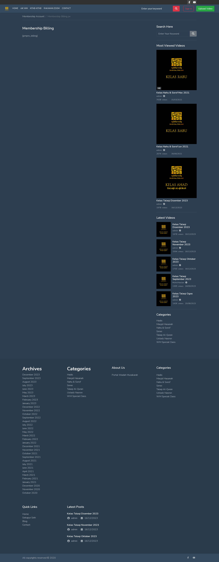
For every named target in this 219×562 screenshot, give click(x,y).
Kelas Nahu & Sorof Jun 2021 (172, 146)
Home (15, 8)
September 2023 (31, 378)
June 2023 (27, 389)
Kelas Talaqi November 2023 (181, 243)
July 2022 (27, 424)
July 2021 (27, 464)
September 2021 (31, 457)
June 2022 (27, 428)
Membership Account (33, 16)
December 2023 (31, 374)
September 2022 (31, 417)
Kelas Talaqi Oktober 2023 (184, 260)
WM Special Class (165, 342)
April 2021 (28, 471)
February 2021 (30, 478)
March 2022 (28, 435)
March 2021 (28, 475)
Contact (66, 8)
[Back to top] (9, 544)
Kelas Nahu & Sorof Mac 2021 (172, 92)
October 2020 (29, 493)
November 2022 (31, 410)
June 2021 (27, 467)
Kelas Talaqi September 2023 (182, 278)
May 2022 (27, 432)
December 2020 (31, 485)
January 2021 (29, 482)
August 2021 (29, 460)
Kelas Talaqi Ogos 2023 (183, 295)
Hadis (159, 320)
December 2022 (31, 407)
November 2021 (31, 450)
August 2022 (29, 421)
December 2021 (31, 446)
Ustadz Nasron (164, 338)
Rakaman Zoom (52, 8)
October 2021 (29, 453)
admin (159, 96)
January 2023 (29, 403)
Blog (24, 521)
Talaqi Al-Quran (164, 335)
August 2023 (29, 381)
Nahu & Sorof (163, 327)
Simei (159, 331)
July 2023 (27, 385)
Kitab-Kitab (35, 8)
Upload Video (205, 8)
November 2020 (31, 489)
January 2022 (29, 442)
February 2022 (30, 439)
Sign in (188, 8)
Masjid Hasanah (164, 324)
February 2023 (30, 399)
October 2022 (29, 414)
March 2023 (28, 396)
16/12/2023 (91, 518)
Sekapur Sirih (29, 517)
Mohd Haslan (179, 282)
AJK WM (24, 8)
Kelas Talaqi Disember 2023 (172, 200)
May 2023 (27, 392)
